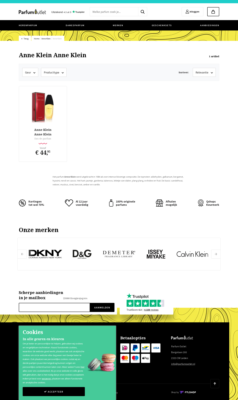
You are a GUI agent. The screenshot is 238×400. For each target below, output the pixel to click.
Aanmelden (102, 307)
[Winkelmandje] (213, 11)
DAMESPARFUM (75, 25)
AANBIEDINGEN (209, 25)
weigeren (46, 378)
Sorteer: (184, 72)
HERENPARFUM (28, 25)
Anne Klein (46, 38)
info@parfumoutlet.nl (183, 363)
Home (36, 38)
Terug (26, 38)
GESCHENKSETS (162, 25)
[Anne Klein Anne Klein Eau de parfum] (43, 107)
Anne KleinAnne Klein (42, 132)
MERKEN (118, 25)
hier (83, 366)
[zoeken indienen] (142, 11)
